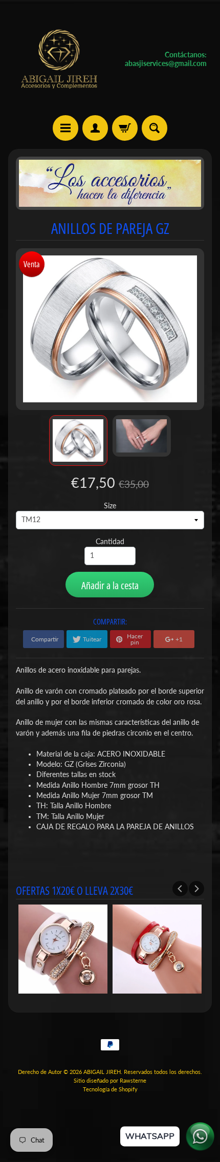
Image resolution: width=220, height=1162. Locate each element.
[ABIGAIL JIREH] (59, 59)
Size (110, 506)
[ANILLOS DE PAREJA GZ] (78, 440)
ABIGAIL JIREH (102, 1071)
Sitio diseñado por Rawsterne (110, 1080)
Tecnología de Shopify (110, 1089)
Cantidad (110, 541)
